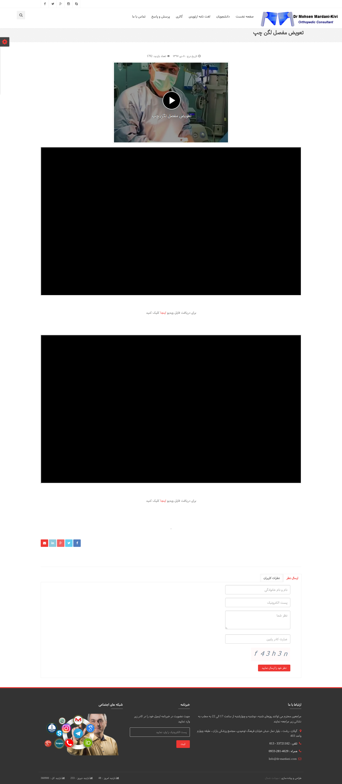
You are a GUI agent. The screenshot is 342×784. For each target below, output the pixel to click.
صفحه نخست (245, 16)
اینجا (163, 312)
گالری (179, 16)
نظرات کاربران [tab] (272, 578)
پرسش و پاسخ (160, 16)
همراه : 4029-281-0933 (283, 751)
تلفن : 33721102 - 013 (283, 743)
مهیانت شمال (272, 778)
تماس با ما (138, 16)
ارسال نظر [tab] (292, 578)
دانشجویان (223, 16)
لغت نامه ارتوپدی (199, 16)
